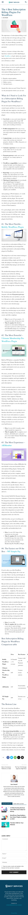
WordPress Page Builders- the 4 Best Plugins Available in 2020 (18, 817)
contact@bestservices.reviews (14, 905)
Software (3, 826)
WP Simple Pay (14, 551)
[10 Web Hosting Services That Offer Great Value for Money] (5, 809)
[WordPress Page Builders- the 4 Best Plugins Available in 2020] (5, 817)
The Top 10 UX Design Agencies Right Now (20, 767)
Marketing (3, 819)
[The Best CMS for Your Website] (5, 824)
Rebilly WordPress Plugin (13, 227)
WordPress (8, 56)
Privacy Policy (14, 913)
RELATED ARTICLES (7, 803)
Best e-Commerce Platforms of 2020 (6, 767)
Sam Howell (5, 17)
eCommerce (4, 811)
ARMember (7, 445)
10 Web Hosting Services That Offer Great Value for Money (17, 809)
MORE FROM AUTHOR (18, 803)
